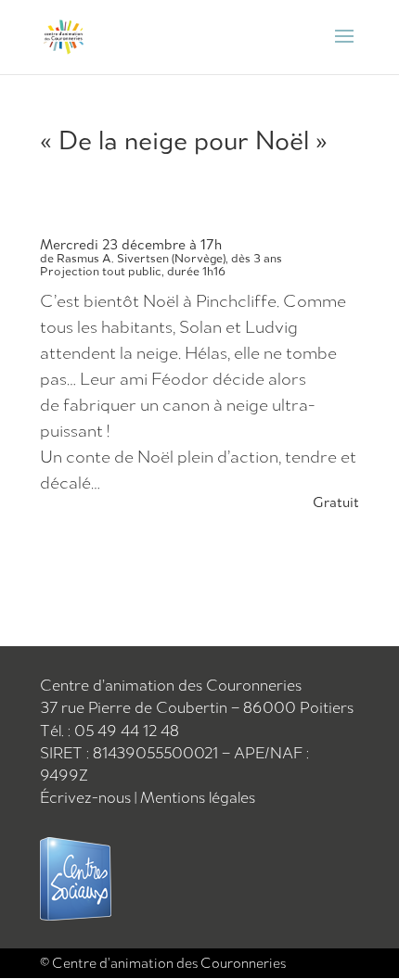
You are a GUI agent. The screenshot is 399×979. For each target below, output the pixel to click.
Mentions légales (197, 797)
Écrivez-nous (87, 797)
